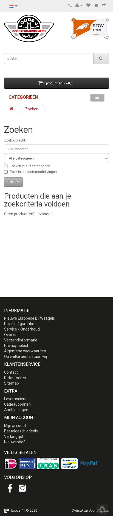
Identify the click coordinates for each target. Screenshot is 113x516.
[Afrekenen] (104, 5)
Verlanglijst (13, 436)
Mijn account (15, 425)
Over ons (11, 334)
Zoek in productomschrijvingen (33, 172)
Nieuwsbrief (14, 442)
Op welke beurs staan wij (25, 356)
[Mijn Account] (79, 5)
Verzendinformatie (20, 340)
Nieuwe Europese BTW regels (29, 318)
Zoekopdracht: (15, 140)
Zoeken (31, 109)
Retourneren (15, 378)
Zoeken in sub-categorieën (30, 166)
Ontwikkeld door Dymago (90, 510)
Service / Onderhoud (22, 329)
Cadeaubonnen (17, 404)
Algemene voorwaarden (25, 351)
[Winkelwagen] (96, 5)
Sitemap (11, 383)
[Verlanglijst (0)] (88, 5)
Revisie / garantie (19, 324)
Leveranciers (15, 399)
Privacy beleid (16, 345)
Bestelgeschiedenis (21, 431)
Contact (11, 372)
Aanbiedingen (16, 410)
